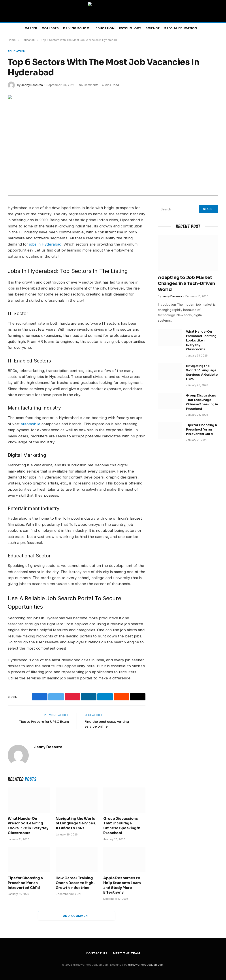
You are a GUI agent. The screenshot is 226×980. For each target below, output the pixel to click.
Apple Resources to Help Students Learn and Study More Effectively (122, 885)
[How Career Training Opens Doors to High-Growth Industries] (77, 859)
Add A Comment (76, 915)
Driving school (77, 28)
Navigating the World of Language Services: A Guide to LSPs (76, 823)
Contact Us (96, 953)
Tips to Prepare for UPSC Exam (44, 721)
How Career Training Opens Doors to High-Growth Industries (75, 883)
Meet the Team (126, 953)
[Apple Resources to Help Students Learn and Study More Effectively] (124, 859)
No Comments (88, 85)
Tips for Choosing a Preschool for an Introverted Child (25, 883)
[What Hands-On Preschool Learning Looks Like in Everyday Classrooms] (29, 799)
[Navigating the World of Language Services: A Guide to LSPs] (77, 799)
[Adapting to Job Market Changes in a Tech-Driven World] (188, 253)
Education (105, 28)
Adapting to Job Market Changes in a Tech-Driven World (186, 283)
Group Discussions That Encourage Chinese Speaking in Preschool (121, 825)
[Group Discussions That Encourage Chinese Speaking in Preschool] (124, 799)
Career (31, 28)
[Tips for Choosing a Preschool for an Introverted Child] (29, 859)
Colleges (50, 28)
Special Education (180, 28)
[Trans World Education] (113, 11)
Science (153, 28)
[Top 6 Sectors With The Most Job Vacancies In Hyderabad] (113, 145)
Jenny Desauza (32, 85)
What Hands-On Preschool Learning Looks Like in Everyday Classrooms (28, 825)
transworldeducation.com (146, 964)
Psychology (130, 28)
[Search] (218, 28)
